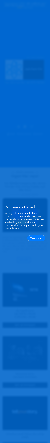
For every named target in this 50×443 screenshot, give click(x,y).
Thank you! (36, 238)
